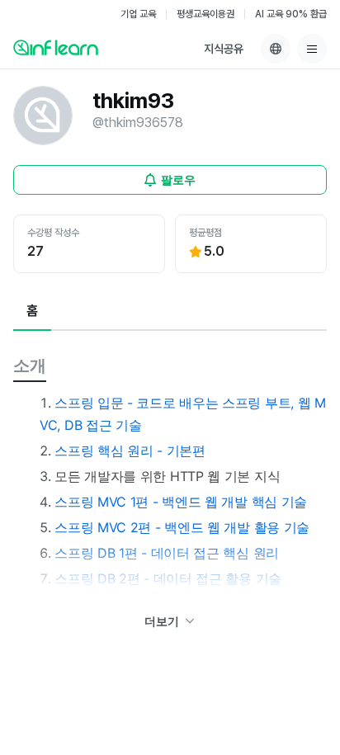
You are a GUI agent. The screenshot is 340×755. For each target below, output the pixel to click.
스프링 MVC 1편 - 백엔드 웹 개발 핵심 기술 (180, 501)
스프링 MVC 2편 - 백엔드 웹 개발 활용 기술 (181, 527)
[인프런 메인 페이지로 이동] (55, 47)
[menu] (312, 49)
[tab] (32, 312)
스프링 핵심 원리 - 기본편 (129, 450)
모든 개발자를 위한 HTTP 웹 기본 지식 (167, 476)
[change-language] (275, 49)
